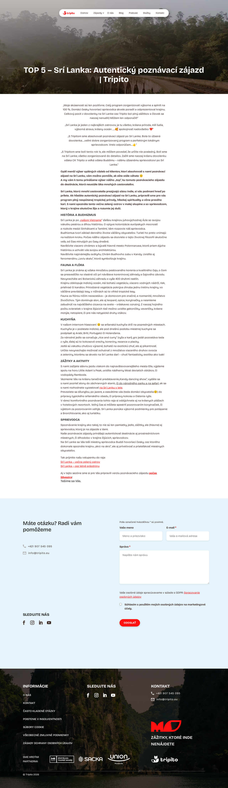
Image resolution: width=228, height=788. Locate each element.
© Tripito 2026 (31, 774)
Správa (125, 546)
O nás (110, 13)
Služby (146, 13)
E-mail (171, 527)
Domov (84, 13)
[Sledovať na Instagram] (32, 622)
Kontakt (160, 13)
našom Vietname (90, 220)
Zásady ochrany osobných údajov (48, 743)
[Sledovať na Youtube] (49, 622)
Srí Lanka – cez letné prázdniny (80, 466)
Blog (121, 13)
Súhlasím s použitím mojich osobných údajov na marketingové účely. (165, 606)
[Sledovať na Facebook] (24, 622)
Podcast (133, 13)
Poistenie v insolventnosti (42, 719)
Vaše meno (127, 527)
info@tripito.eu (38, 553)
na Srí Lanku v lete (110, 387)
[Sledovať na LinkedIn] (41, 622)
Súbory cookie (33, 727)
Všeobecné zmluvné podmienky (46, 735)
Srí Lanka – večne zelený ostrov (80, 461)
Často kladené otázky (39, 711)
